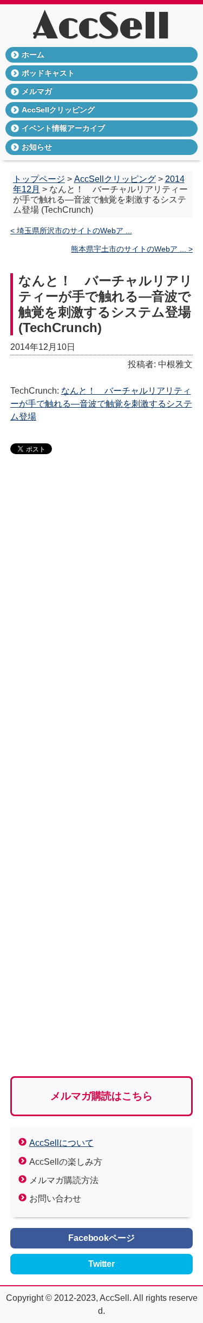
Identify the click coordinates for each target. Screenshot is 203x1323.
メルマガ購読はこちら (101, 1096)
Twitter (101, 1263)
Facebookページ (101, 1238)
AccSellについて (61, 1143)
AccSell (101, 27)
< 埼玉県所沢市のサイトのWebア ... (71, 231)
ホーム (33, 54)
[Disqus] (101, 629)
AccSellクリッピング (58, 109)
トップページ (39, 179)
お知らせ (37, 147)
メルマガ (37, 91)
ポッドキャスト (48, 73)
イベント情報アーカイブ (63, 128)
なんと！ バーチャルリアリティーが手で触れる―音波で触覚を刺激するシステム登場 (101, 403)
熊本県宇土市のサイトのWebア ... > (132, 249)
